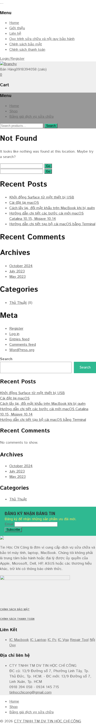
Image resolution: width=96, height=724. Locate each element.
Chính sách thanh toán (27, 49)
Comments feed (22, 344)
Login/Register (12, 58)
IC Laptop (38, 640)
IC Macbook (19, 640)
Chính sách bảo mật (25, 44)
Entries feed (19, 339)
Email (9, 524)
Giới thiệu (17, 28)
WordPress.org (21, 350)
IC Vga (63, 640)
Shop (13, 111)
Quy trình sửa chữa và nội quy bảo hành (42, 39)
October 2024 (21, 266)
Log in (14, 334)
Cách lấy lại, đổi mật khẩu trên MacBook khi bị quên (52, 208)
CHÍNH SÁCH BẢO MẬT (15, 609)
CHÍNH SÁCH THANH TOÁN (17, 619)
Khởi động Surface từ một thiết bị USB (41, 197)
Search (51, 125)
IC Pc (52, 640)
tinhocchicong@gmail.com (30, 692)
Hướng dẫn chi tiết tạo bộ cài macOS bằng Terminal (52, 224)
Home (14, 23)
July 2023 (17, 271)
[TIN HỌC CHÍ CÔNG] (8, 64)
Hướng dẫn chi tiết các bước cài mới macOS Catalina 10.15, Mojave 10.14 (46, 216)
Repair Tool (79, 640)
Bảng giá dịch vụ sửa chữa (31, 116)
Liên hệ (15, 33)
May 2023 (17, 276)
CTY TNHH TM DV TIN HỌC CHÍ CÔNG (47, 721)
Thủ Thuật (18, 302)
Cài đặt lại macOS (24, 202)
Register (16, 328)
